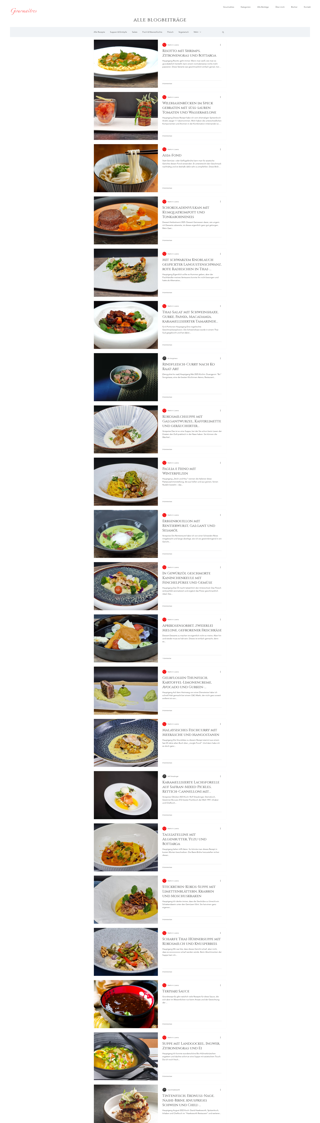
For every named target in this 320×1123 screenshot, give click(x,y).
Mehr (196, 32)
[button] (223, 32)
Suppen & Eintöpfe (118, 32)
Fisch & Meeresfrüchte (152, 32)
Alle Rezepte (99, 32)
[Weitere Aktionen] (221, 44)
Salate (134, 32)
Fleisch (170, 32)
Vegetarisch (183, 32)
